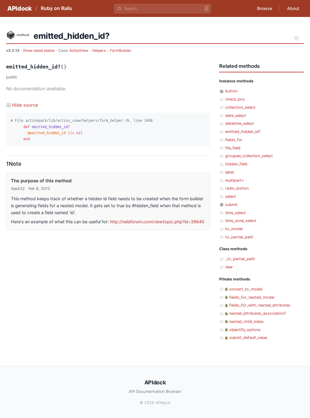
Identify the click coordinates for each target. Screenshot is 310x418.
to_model (233, 229)
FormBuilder (120, 50)
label (229, 172)
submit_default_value (248, 337)
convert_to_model (245, 289)
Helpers (99, 50)
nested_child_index (246, 321)
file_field (232, 148)
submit (231, 204)
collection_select (240, 107)
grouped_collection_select (249, 156)
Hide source (25, 105)
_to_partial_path (240, 259)
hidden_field (236, 164)
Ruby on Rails (56, 8)
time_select (235, 213)
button (231, 91)
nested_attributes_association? (257, 313)
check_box (235, 99)
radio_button (237, 188)
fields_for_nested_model (251, 297)
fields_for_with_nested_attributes (259, 305)
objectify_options (245, 329)
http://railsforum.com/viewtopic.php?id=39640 (157, 221)
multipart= (234, 180)
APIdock (19, 8)
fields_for (233, 140)
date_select (235, 115)
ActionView (78, 50)
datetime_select (239, 123)
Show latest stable (39, 50)
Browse (264, 8)
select (230, 196)
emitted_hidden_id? (242, 131)
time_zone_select (240, 220)
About (293, 8)
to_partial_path (239, 237)
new (228, 267)
